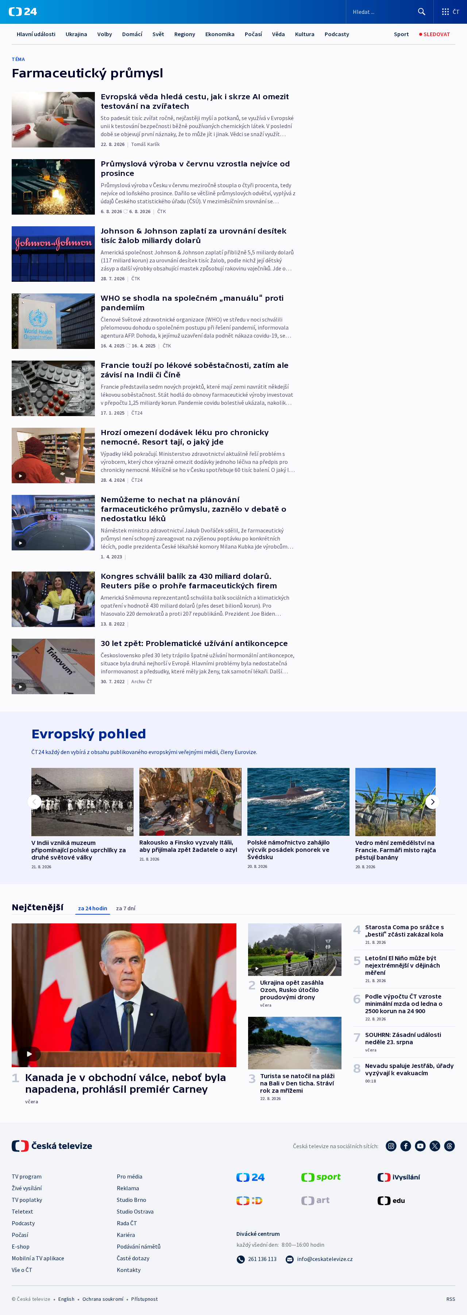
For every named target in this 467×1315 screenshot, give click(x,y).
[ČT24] (23, 11)
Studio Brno (131, 1199)
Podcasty (337, 34)
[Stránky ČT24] (250, 1176)
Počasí (253, 34)
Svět (158, 34)
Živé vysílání (27, 1188)
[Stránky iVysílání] (399, 1176)
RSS (451, 1299)
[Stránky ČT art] (315, 1200)
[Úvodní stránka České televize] (52, 1146)
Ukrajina (76, 34)
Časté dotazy (133, 1258)
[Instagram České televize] (391, 1146)
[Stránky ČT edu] (391, 1200)
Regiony (184, 34)
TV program (27, 1176)
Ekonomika (220, 34)
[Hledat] (421, 11)
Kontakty (128, 1269)
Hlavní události (36, 34)
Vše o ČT (22, 1269)
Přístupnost (144, 1299)
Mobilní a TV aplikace (38, 1258)
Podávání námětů (139, 1246)
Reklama (128, 1188)
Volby (104, 34)
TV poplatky (27, 1199)
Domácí (132, 34)
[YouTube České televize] (420, 1146)
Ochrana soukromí (102, 1299)
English (66, 1299)
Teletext (22, 1211)
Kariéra (126, 1234)
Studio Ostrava (135, 1211)
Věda (278, 34)
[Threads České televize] (449, 1146)
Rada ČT (127, 1223)
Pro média (129, 1176)
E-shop (21, 1246)
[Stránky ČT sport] (321, 1176)
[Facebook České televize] (406, 1146)
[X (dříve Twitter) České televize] (435, 1146)
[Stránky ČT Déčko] (249, 1200)
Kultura (304, 34)
